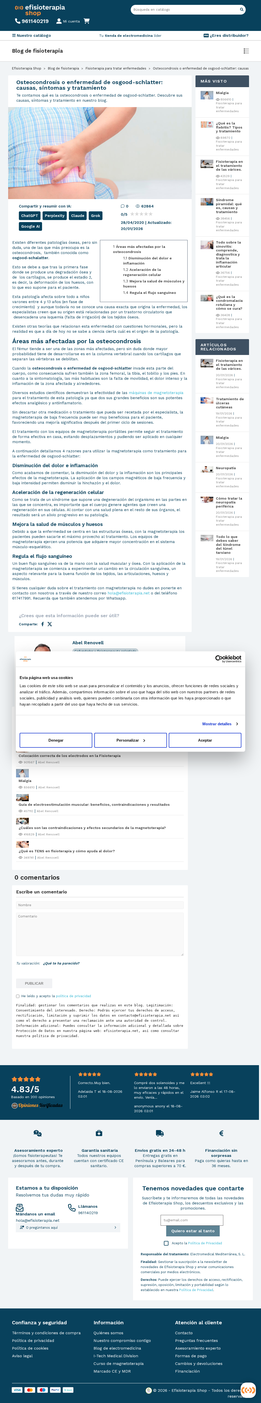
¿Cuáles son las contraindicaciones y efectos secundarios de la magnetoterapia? (92, 828)
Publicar (34, 983)
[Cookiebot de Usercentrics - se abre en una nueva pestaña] (219, 659)
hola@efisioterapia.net (129, 593)
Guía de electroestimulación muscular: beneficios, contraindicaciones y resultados (94, 804)
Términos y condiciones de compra (46, 1332)
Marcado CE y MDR (112, 1371)
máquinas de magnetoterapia (156, 392)
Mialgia (25, 781)
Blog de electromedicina (117, 1348)
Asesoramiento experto (198, 1348)
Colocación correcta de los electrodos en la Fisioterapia (70, 756)
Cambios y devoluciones (199, 1363)
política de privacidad (73, 996)
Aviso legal (22, 1355)
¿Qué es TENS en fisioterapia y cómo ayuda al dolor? (67, 851)
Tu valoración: (28, 963)
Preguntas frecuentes (196, 1340)
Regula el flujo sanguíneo (153, 293)
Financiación (187, 1371)
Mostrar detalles (217, 724)
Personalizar (127, 740)
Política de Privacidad (205, 1243)
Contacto (184, 1332)
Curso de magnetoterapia (119, 1363)
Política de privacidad (33, 1340)
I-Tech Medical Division (116, 1355)
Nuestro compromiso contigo (122, 1340)
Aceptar (205, 740)
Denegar (55, 740)
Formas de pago (191, 1355)
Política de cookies (30, 1348)
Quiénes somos (108, 1332)
